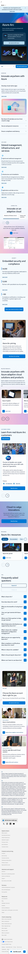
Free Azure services (5, 858)
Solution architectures (6, 876)
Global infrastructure (6, 837)
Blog (2, 900)
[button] (14, 53)
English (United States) (8, 939)
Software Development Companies (8, 887)
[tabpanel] (14, 238)
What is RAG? (4, 935)
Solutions (3, 871)
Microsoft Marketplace (6, 889)
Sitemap (3, 947)
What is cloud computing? (6, 919)
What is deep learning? (6, 925)
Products (3, 853)
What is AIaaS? (4, 928)
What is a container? (5, 932)
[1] (2, 771)
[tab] (11, 216)
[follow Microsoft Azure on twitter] (4, 824)
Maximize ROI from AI (6, 864)
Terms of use (19, 947)
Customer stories (5, 846)
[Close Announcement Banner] (25, 8)
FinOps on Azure (5, 862)
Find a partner (4, 892)
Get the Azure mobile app (11, 820)
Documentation (5, 898)
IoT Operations (9, 483)
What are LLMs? (5, 930)
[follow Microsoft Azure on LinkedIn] (11, 824)
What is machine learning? (7, 923)
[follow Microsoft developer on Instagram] (7, 824)
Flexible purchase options (6, 860)
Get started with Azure (6, 835)
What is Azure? (4, 832)
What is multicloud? (5, 921)
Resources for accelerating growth (8, 873)
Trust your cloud (5, 842)
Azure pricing (4, 855)
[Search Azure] (1, 2)
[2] (2, 780)
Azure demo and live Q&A (6, 880)
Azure (3, 5)
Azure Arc (18, 483)
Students (3, 905)
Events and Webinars (6, 907)
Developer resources (5, 903)
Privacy (14, 947)
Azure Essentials (5, 844)
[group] (14, 467)
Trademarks (4, 949)
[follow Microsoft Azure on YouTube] (14, 824)
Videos (3, 912)
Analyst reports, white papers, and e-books (10, 910)
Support (3, 878)
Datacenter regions (5, 839)
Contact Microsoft (9, 947)
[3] (2, 806)
